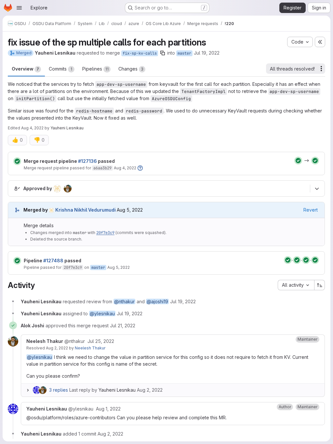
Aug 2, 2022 (57, 348)
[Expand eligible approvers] (317, 188)
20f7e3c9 (105, 232)
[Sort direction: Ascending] (319, 285)
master (184, 53)
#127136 (87, 161)
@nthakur (124, 301)
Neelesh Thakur (90, 348)
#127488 (53, 260)
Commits (60, 69)
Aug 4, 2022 (32, 127)
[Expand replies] (28, 390)
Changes (130, 69)
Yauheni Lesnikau (117, 390)
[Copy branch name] (162, 53)
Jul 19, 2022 (207, 53)
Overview (25, 69)
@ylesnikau (102, 313)
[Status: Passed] (17, 161)
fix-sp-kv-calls (140, 53)
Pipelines (95, 69)
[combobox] (296, 285)
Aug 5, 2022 (118, 267)
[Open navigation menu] (19, 8)
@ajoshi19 (157, 301)
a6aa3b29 (102, 168)
